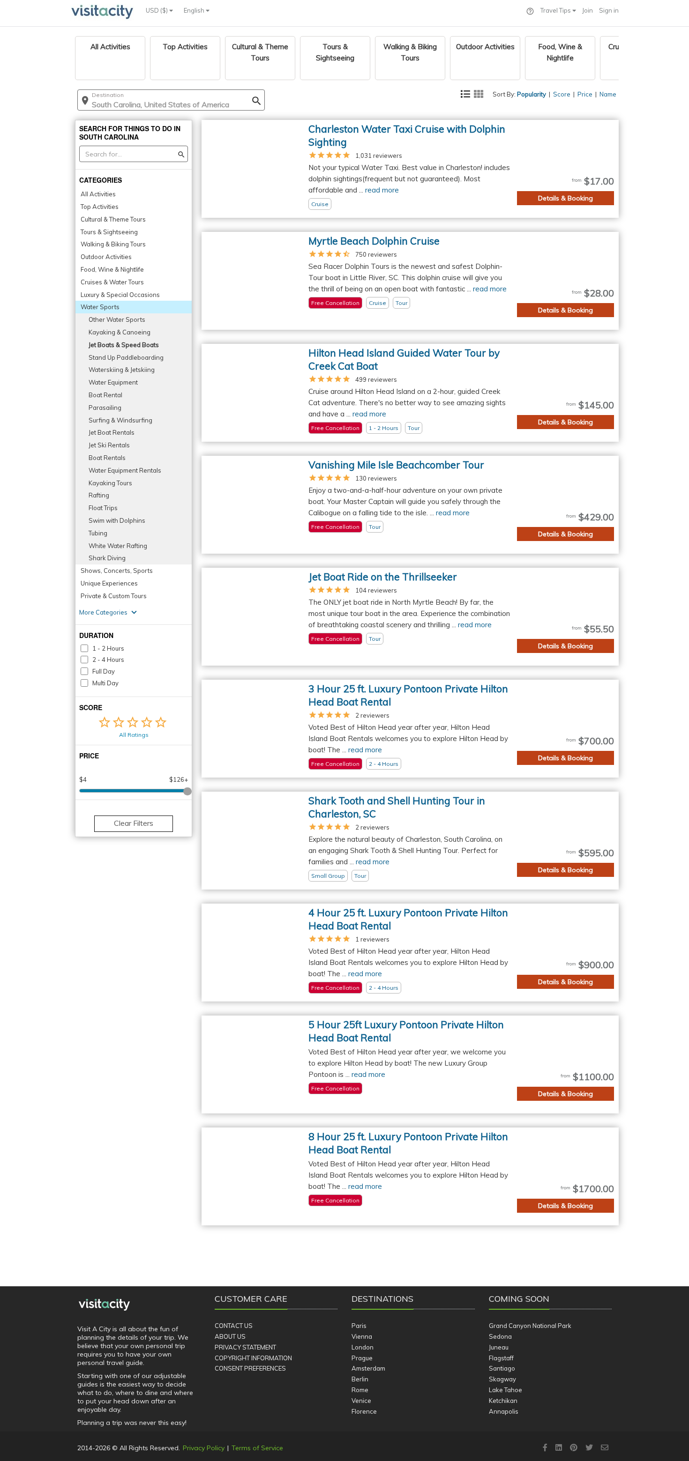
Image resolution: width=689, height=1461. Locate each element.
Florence (364, 1411)
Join (587, 10)
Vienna (362, 1336)
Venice (361, 1400)
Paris (359, 1325)
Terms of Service (257, 1448)
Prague (362, 1358)
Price (584, 94)
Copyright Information (253, 1358)
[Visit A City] (104, 1305)
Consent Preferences (250, 1368)
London (363, 1347)
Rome (360, 1390)
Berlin (360, 1379)
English (195, 10)
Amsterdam (368, 1368)
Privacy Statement (245, 1347)
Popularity (531, 94)
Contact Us (234, 1325)
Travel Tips (556, 10)
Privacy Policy (204, 1448)
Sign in (609, 10)
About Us (230, 1336)
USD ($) (157, 10)
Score (561, 94)
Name (607, 94)
